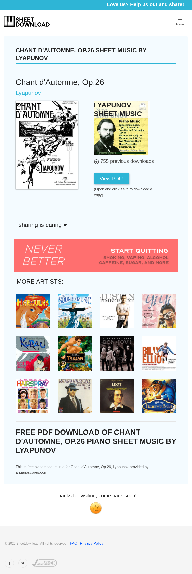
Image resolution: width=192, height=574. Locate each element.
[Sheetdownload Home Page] (27, 21)
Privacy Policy (92, 543)
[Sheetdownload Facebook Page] (9, 563)
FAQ (74, 543)
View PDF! (112, 178)
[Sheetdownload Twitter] (23, 563)
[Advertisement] (134, 209)
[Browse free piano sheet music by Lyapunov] (121, 127)
